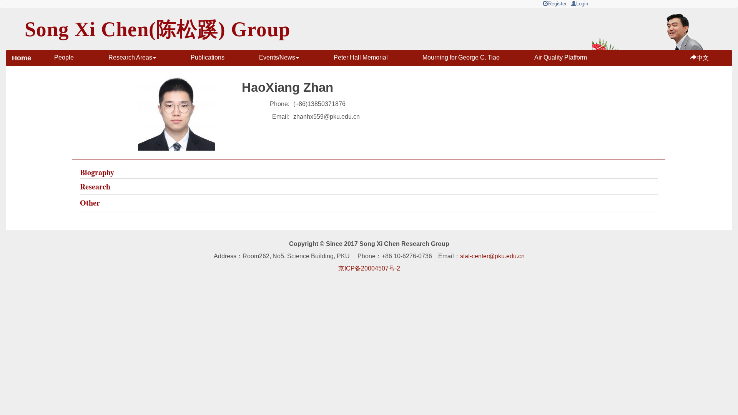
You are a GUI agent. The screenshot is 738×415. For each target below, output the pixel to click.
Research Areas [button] (130, 57)
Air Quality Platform (560, 57)
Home (21, 58)
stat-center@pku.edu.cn (492, 256)
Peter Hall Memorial (361, 57)
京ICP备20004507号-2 (369, 268)
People (64, 57)
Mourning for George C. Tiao (461, 57)
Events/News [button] (277, 57)
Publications (207, 57)
